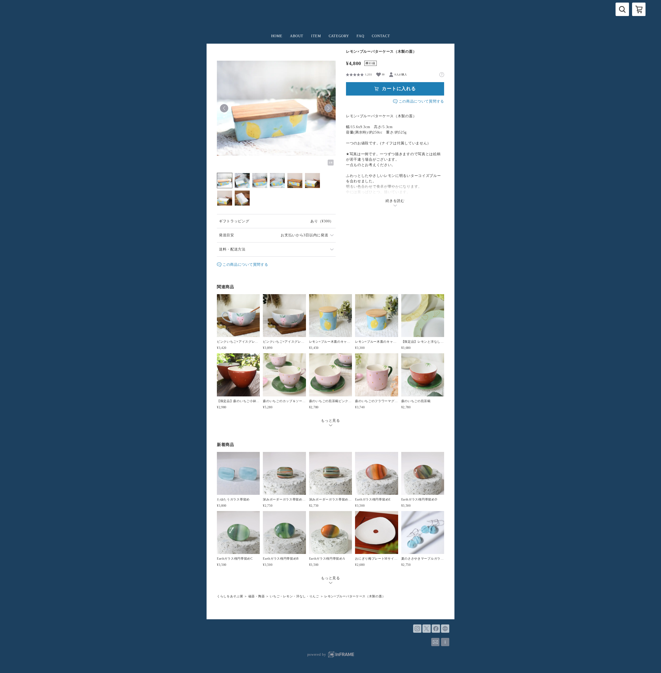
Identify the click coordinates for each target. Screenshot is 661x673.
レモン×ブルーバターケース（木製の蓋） (354, 596)
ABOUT (296, 36)
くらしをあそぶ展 (230, 596)
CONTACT (381, 36)
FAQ (360, 36)
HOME (276, 36)
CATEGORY (339, 36)
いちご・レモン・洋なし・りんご (294, 596)
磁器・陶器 (256, 596)
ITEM (316, 36)
